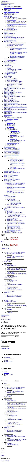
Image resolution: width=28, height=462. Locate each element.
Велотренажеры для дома (10, 30)
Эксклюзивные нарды (15, 141)
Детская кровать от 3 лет (10, 40)
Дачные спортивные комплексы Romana (14, 37)
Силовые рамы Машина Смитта (12, 172)
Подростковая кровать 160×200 (11, 152)
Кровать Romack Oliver (9, 95)
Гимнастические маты (9, 33)
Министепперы (7, 120)
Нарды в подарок (17, 132)
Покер (5, 156)
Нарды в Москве (11, 128)
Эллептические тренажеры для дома (13, 232)
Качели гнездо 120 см (12, 80)
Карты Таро (7, 74)
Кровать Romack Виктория (10, 100)
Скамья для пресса (8, 176)
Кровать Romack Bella (9, 91)
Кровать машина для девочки (17, 56)
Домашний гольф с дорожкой (14, 117)
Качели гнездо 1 (8, 76)
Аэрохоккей (10, 66)
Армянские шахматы (15, 200)
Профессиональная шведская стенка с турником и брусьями (16, 217)
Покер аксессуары (11, 169)
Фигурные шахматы (12, 205)
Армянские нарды (14, 131)
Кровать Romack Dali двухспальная (13, 92)
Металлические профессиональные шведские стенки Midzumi (16, 214)
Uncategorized (7, 10)
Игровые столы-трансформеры (14, 69)
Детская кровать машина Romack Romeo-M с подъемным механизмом (18, 49)
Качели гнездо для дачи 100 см (14, 81)
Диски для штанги (8, 61)
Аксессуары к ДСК (11, 60)
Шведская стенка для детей (13, 230)
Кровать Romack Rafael (9, 99)
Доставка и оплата (8, 361)
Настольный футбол (12, 70)
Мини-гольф (7, 116)
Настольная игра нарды (13, 143)
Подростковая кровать (9, 147)
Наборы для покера (11, 157)
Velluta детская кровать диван (11, 12)
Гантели (6, 32)
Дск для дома (10, 211)
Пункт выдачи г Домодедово (14, 307)
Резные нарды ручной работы (17, 140)
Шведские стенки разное (10, 231)
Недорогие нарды (11, 144)
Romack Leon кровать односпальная (13, 8)
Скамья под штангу (9, 177)
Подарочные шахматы (15, 203)
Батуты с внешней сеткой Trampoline (16, 22)
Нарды (5, 121)
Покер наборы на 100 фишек (17, 161)
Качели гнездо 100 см (12, 78)
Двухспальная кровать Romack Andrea (13, 38)
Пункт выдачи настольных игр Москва (17, 305)
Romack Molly (7, 9)
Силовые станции (8, 173)
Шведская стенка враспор (13, 227)
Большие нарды (11, 123)
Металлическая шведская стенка (15, 212)
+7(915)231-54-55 (13, 239)
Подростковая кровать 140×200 (11, 151)
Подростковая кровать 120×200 (11, 149)
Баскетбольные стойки (9, 13)
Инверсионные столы (9, 73)
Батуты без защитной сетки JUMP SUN (17, 21)
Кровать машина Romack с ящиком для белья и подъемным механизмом (18, 53)
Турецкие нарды (11, 145)
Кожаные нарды (11, 125)
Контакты (9, 309)
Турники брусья (8, 181)
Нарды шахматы (11, 197)
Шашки (5, 208)
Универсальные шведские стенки (15, 222)
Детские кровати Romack (10, 41)
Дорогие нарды (13, 135)
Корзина (6, 360)
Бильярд (9, 68)
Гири (8, 64)
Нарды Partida (10, 127)
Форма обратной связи (12, 311)
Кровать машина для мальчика (17, 57)
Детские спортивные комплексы (12, 58)
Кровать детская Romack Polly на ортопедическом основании (12, 102)
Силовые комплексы (9, 171)
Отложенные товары (9, 358)
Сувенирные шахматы (12, 204)
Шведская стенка (8, 209)
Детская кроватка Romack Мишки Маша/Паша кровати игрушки (15, 44)
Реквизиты (9, 312)
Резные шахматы (11, 199)
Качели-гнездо (7, 77)
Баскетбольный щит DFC (10, 14)
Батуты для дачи (8, 16)
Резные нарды (13, 139)
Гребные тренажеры (9, 34)
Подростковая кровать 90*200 (11, 155)
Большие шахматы (11, 196)
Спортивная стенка (11, 219)
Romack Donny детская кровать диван (16, 42)
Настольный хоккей (12, 72)
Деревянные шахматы (15, 201)
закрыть (3, 449)
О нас (5, 362)
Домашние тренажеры (9, 62)
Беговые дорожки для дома (10, 29)
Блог (5, 375)
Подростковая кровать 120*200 (11, 148)
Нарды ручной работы (12, 129)
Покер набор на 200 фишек (16, 159)
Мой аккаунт (7, 357)
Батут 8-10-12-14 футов (12, 17)
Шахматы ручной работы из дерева (16, 207)
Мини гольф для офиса (12, 119)
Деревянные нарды (14, 133)
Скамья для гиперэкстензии (11, 175)
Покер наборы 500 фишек (16, 160)
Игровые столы (7, 65)
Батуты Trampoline (11, 20)
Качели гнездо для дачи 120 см (14, 82)
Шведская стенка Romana (13, 226)
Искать (2, 235)
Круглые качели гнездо (12, 86)
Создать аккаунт (5, 460)
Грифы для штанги (8, 36)
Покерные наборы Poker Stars (17, 168)
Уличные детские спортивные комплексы (14, 183)
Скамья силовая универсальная (11, 179)
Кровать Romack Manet (9, 93)
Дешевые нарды (11, 124)
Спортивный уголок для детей (14, 220)
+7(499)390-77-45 (13, 238)
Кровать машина (11, 46)
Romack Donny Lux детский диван (12, 6)
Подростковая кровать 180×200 (11, 153)
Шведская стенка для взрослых (14, 228)
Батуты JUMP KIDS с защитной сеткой (16, 18)
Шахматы (6, 195)
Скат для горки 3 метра (9, 180)
